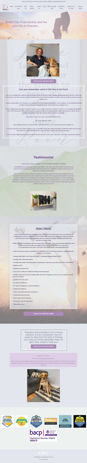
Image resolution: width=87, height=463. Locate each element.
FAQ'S (44, 6)
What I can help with (51, 7)
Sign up (25, 7)
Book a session (32, 7)
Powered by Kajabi (43, 459)
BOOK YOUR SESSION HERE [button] (43, 81)
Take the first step (18, 7)
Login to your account (71, 7)
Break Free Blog (61, 7)
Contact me (39, 7)
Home (11, 6)
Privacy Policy (80, 7)
